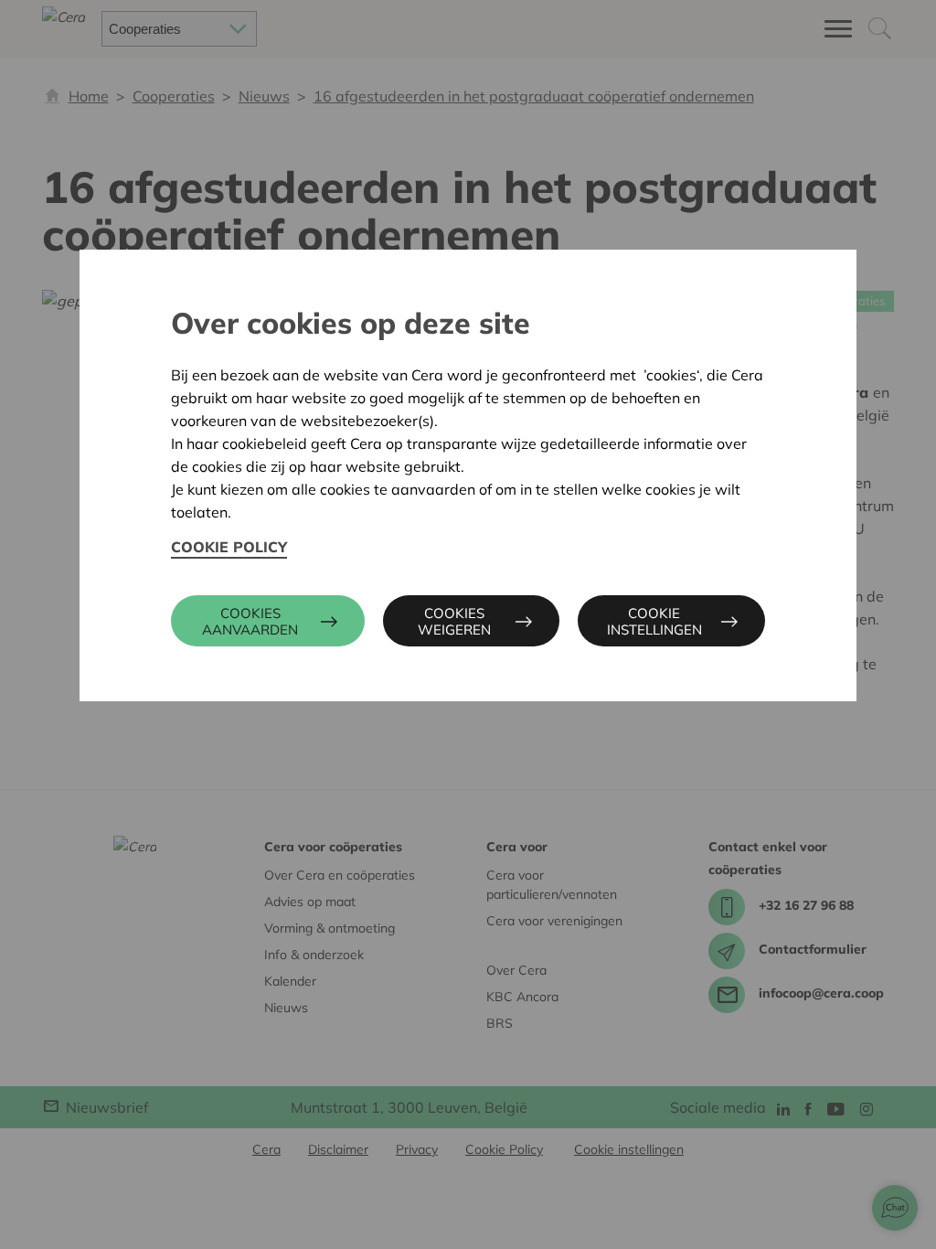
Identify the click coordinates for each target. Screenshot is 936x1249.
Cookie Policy (229, 547)
